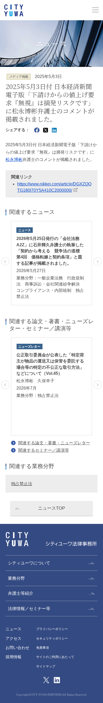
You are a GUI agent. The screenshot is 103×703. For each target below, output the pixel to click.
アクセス (13, 638)
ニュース (13, 629)
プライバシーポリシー (52, 629)
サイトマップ (45, 666)
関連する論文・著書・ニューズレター (54, 443)
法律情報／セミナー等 (29, 608)
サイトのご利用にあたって (55, 657)
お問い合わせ (17, 648)
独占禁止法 (21, 483)
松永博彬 (14, 159)
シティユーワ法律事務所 (17, 539)
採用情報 (13, 657)
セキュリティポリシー (52, 638)
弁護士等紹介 (20, 593)
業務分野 (16, 578)
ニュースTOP (51, 508)
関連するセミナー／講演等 (43, 450)
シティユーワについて (29, 563)
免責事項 (42, 648)
